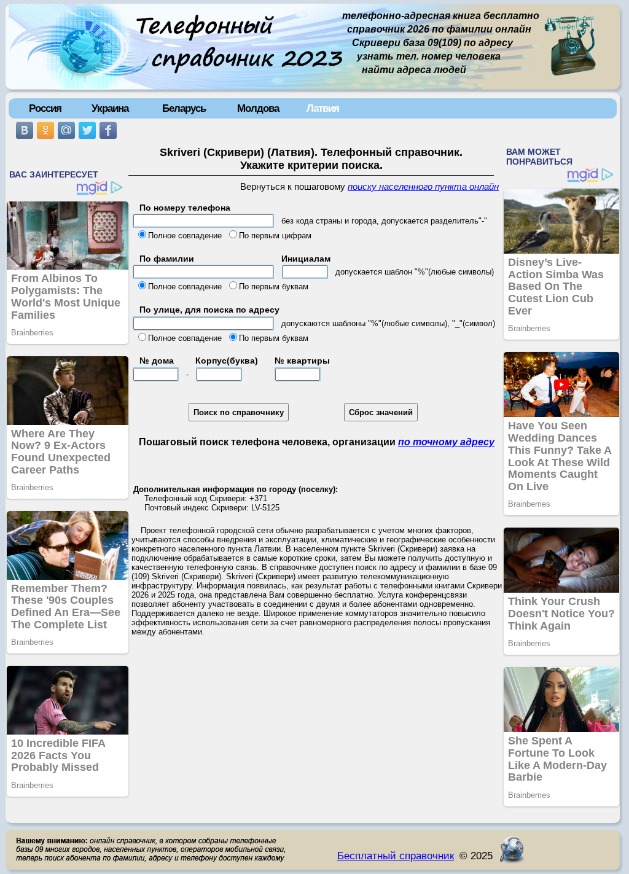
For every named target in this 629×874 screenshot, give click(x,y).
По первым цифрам (275, 235)
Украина (110, 108)
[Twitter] (87, 130)
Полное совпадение (185, 235)
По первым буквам (273, 286)
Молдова (258, 108)
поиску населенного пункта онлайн (423, 187)
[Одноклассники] (45, 130)
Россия (45, 108)
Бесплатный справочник (395, 855)
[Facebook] (108, 130)
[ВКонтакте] (24, 130)
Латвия (323, 108)
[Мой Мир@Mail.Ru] (66, 130)
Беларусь (184, 108)
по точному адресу (446, 442)
